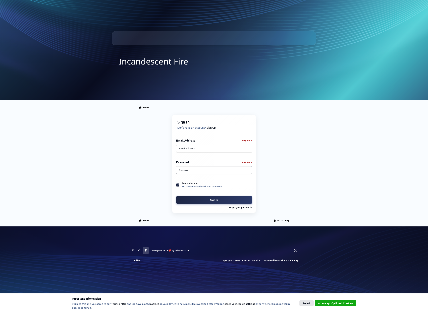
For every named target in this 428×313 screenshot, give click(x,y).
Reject (306, 303)
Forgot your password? (240, 207)
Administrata (182, 250)
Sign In (214, 200)
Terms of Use (118, 303)
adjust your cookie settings (240, 303)
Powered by (281, 260)
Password (214, 162)
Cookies (136, 260)
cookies (154, 303)
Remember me (189, 183)
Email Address (214, 140)
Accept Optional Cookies (337, 303)
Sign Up (211, 127)
